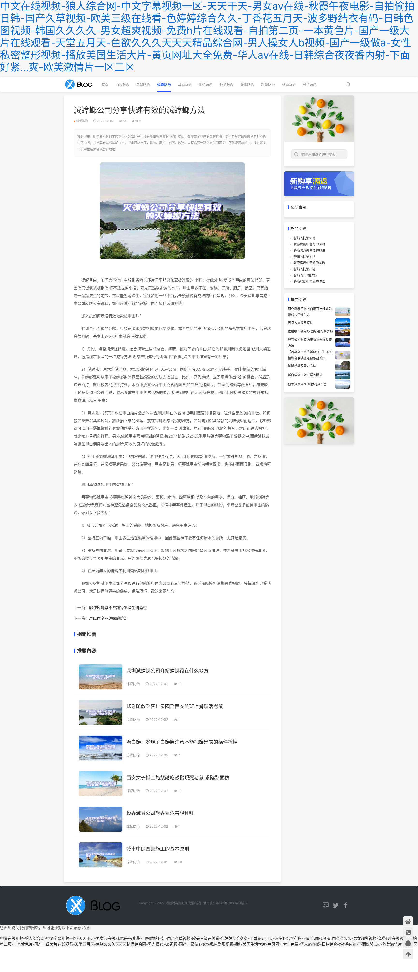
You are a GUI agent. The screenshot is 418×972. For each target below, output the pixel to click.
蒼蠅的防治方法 (305, 257)
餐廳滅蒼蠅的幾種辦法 (309, 250)
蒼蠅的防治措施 (305, 269)
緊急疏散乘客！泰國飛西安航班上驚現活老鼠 (174, 706)
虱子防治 (309, 84)
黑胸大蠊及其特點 (300, 322)
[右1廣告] (319, 118)
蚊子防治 (226, 84)
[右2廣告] (319, 183)
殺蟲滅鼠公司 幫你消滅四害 (307, 384)
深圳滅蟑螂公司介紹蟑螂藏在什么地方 (167, 671)
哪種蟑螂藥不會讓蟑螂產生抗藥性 (118, 607)
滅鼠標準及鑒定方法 (302, 366)
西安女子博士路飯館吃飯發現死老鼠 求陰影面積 (177, 778)
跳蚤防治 (268, 84)
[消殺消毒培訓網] (80, 84)
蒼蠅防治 (247, 84)
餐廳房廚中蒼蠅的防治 (309, 244)
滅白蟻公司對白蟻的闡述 (305, 375)
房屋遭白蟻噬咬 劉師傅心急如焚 (310, 332)
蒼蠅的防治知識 (305, 238)
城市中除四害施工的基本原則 (157, 849)
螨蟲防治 (289, 84)
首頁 (105, 84)
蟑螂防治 (164, 84)
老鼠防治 (143, 84)
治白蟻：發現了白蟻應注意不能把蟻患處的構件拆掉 (182, 742)
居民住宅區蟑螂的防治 (108, 618)
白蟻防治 (122, 84)
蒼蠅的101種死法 (305, 275)
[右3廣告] (319, 420)
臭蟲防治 (185, 84)
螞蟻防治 (205, 84)
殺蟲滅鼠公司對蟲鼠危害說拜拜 (160, 813)
